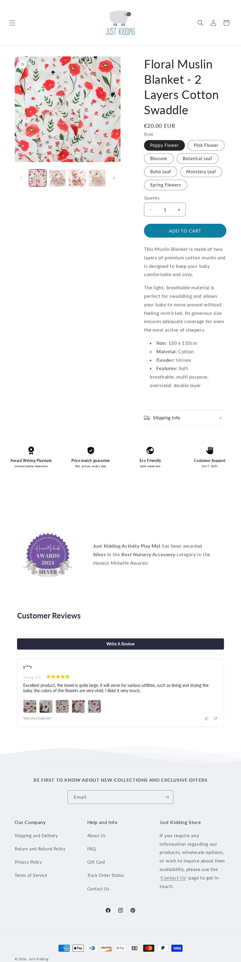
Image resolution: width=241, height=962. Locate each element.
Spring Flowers (165, 184)
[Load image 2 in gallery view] (57, 177)
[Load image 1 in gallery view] (37, 177)
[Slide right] (114, 177)
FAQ (91, 848)
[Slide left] (21, 177)
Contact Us (98, 888)
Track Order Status (105, 875)
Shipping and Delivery (36, 835)
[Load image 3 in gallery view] (77, 177)
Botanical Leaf (197, 158)
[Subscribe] (166, 797)
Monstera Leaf (201, 171)
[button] (12, 22)
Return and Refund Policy (40, 848)
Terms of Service (31, 875)
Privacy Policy (28, 862)
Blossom (159, 158)
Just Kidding (39, 959)
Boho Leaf (160, 171)
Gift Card (96, 862)
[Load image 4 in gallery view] (97, 177)
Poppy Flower (164, 145)
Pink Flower (206, 145)
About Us (96, 835)
